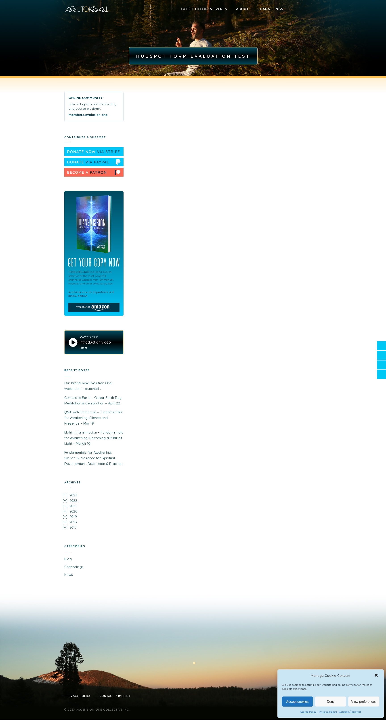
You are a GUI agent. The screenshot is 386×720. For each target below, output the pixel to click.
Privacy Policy (328, 711)
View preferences (364, 701)
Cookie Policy (308, 711)
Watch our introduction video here (95, 342)
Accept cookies (297, 701)
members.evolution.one (88, 115)
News (68, 575)
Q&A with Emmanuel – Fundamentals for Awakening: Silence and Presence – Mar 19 (93, 417)
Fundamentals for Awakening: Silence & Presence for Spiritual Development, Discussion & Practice (93, 458)
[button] (376, 675)
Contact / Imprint (350, 711)
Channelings (270, 9)
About (242, 9)
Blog (68, 559)
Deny (331, 701)
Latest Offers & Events (204, 9)
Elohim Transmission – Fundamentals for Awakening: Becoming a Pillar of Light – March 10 (93, 438)
